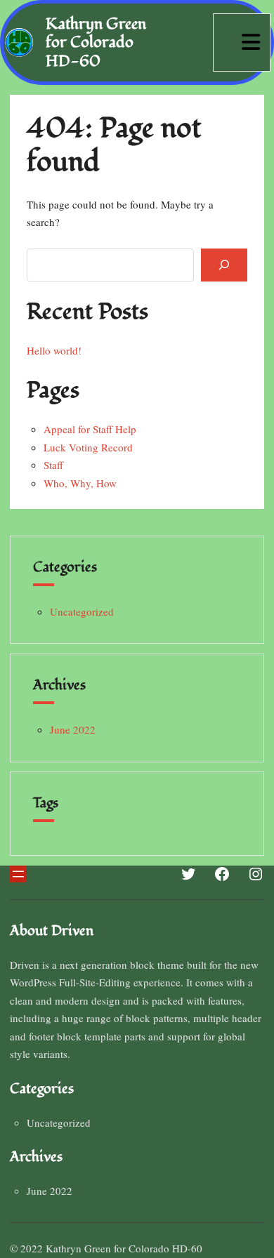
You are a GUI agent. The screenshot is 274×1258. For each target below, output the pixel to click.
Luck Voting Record (88, 447)
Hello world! (54, 350)
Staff (53, 465)
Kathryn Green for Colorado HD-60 (96, 42)
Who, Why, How (80, 483)
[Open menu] (18, 874)
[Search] (224, 265)
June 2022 (73, 729)
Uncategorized (82, 611)
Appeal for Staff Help (90, 429)
